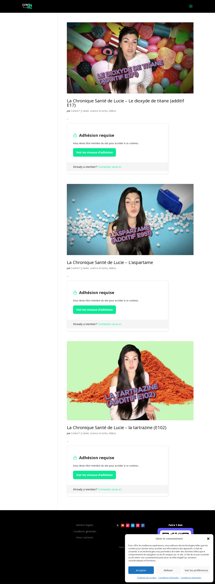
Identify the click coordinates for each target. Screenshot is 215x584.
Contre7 (75, 110)
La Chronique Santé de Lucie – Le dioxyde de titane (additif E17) (125, 103)
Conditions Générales (168, 577)
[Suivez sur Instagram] (138, 525)
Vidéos (112, 110)
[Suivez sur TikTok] (128, 525)
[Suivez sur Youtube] (122, 525)
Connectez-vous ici (109, 167)
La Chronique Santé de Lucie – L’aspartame (110, 262)
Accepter (141, 570)
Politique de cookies (147, 577)
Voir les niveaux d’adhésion (94, 152)
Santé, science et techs (95, 110)
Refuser (168, 570)
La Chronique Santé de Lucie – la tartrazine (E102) (116, 427)
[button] (208, 538)
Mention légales (84, 525)
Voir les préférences (196, 570)
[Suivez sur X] (117, 525)
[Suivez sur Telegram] (133, 525)
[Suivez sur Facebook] (143, 525)
